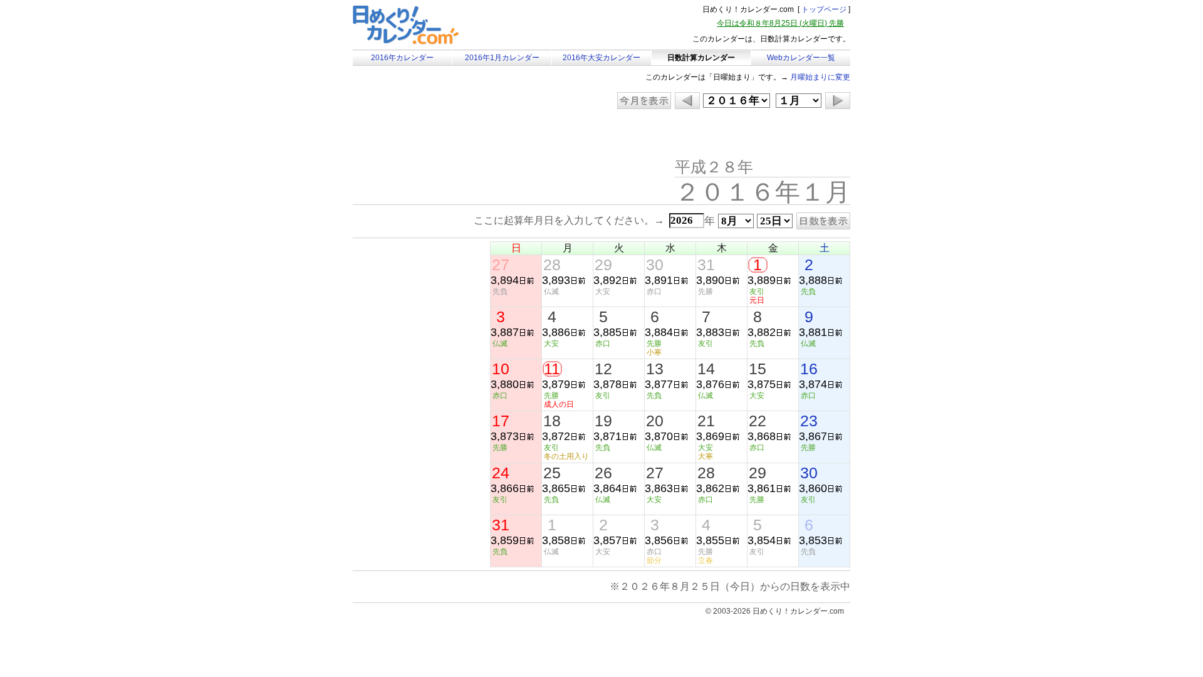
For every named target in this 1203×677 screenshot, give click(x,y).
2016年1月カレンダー (502, 57)
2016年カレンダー (402, 57)
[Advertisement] (458, 134)
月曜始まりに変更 (820, 77)
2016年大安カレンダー (601, 57)
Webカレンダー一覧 (801, 57)
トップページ (823, 9)
